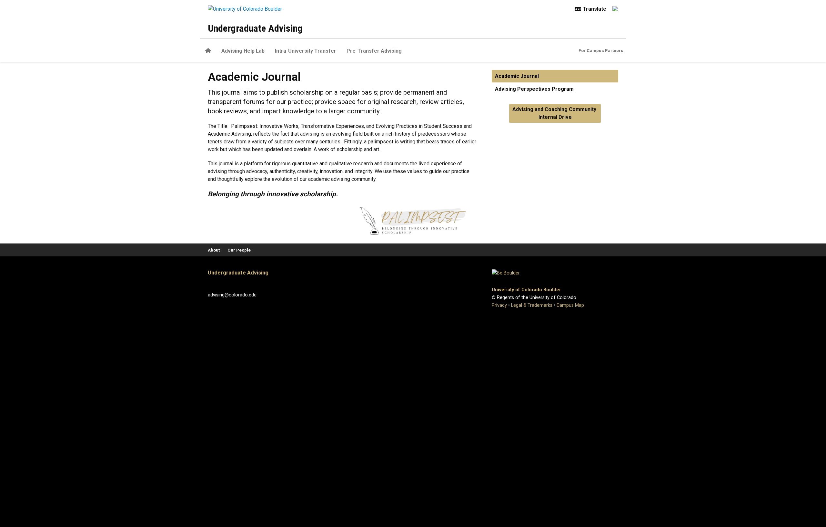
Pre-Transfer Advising (374, 51)
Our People (239, 250)
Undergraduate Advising (255, 28)
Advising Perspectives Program (534, 89)
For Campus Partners (601, 50)
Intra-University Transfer (305, 51)
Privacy (499, 305)
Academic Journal (517, 76)
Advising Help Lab (243, 51)
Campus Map (570, 305)
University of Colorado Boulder (526, 290)
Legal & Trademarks (531, 305)
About (214, 250)
